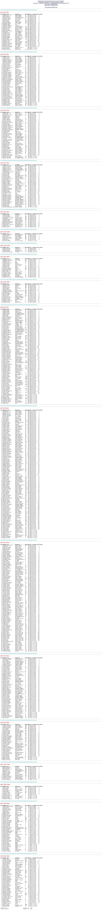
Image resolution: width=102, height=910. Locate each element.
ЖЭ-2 (18, 9)
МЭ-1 (34, 9)
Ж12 (3, 9)
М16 (24, 9)
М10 (20, 9)
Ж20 (9, 9)
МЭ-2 (36, 9)
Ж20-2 (14, 9)
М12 (21, 9)
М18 (26, 9)
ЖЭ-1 (16, 9)
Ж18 (8, 9)
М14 (23, 9)
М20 (28, 9)
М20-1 (30, 9)
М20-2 (32, 9)
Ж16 (6, 9)
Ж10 (1, 9)
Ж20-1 (12, 9)
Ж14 (4, 9)
